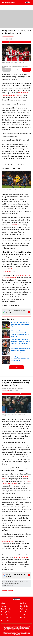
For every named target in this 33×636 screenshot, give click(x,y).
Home (3, 590)
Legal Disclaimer (25, 615)
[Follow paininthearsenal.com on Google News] (29, 312)
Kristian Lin (6, 390)
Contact (3, 606)
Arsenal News (9, 590)
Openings (23, 603)
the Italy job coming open (21, 557)
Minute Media (9, 625)
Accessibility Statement (8, 618)
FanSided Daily (6, 609)
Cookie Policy (5, 615)
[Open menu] (3, 2)
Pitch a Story (24, 609)
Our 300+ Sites (24, 606)
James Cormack (8, 36)
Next (26, 70)
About (3, 603)
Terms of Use (24, 612)
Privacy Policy (5, 612)
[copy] (11, 39)
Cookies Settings (6, 621)
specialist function (15, 225)
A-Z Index (23, 618)
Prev (6, 70)
